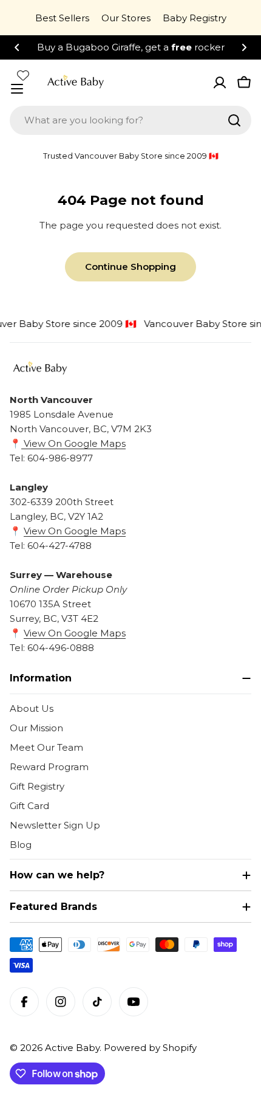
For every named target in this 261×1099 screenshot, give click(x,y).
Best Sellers (62, 18)
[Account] (219, 82)
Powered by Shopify (150, 1047)
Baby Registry (194, 18)
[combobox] (130, 120)
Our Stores (126, 18)
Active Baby (72, 1047)
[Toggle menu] (17, 88)
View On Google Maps (73, 443)
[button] (17, 47)
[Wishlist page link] (23, 75)
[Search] (234, 120)
